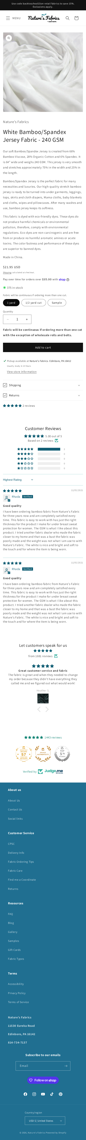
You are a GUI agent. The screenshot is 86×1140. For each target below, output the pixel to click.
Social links (15, 818)
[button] (8, 18)
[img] (12, 491)
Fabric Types (16, 959)
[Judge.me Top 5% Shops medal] (62, 754)
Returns (13, 889)
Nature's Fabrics (36, 1132)
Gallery (12, 932)
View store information (22, 371)
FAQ (10, 914)
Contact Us (15, 809)
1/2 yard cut (34, 302)
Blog (11, 923)
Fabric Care (15, 870)
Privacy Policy (16, 993)
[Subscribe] (65, 1066)
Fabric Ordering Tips (21, 861)
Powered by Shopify (56, 1132)
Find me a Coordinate (22, 879)
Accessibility (16, 984)
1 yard (11, 302)
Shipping (7, 272)
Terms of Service (18, 1002)
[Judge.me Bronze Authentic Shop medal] (43, 754)
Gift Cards (14, 950)
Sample (57, 302)
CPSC (11, 844)
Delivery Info (16, 853)
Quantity (8, 311)
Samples (13, 941)
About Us (14, 800)
